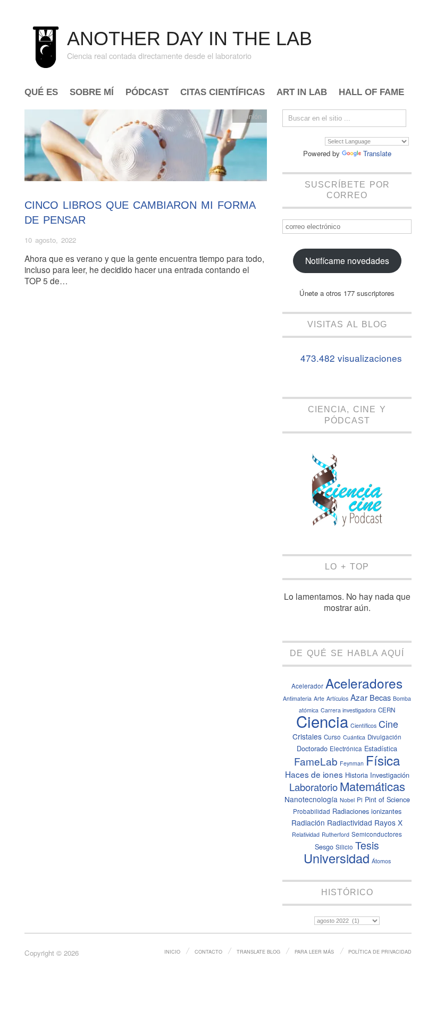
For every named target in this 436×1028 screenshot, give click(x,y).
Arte (319, 698)
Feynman (352, 763)
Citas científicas (222, 92)
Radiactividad (349, 822)
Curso (332, 737)
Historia (356, 775)
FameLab (316, 761)
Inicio (172, 951)
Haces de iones (314, 774)
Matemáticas (372, 786)
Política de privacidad (380, 951)
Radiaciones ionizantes (366, 811)
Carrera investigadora (348, 710)
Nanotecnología (311, 799)
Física (383, 760)
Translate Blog (258, 951)
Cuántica (354, 737)
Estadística (380, 748)
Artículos (337, 698)
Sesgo (324, 847)
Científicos (363, 725)
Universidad (337, 858)
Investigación (389, 775)
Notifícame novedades (347, 260)
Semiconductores (376, 834)
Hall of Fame (371, 92)
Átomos (381, 861)
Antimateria (297, 698)
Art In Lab (301, 92)
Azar (358, 697)
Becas (380, 697)
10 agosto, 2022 (50, 240)
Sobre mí (92, 92)
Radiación (308, 822)
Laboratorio (313, 787)
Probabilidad (311, 811)
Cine (388, 723)
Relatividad (306, 834)
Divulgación (384, 737)
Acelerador (307, 686)
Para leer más (314, 951)
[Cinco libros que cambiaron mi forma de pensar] (145, 147)
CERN (386, 710)
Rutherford (335, 834)
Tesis (367, 845)
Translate (377, 153)
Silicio (344, 847)
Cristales (307, 736)
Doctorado (312, 748)
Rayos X (388, 822)
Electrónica (346, 748)
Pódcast (147, 92)
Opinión (250, 116)
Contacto (208, 951)
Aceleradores (364, 683)
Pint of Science (387, 799)
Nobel (347, 800)
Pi (360, 799)
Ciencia (322, 721)
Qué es (41, 92)
